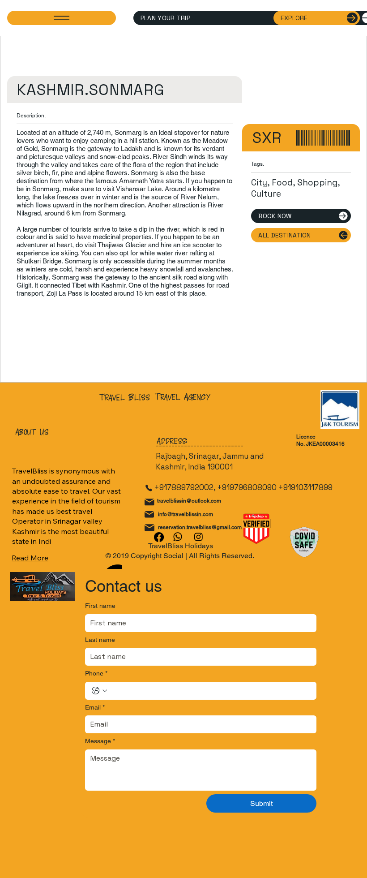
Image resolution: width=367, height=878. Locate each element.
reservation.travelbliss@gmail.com (200, 527)
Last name (100, 639)
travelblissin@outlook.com (189, 501)
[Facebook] (159, 537)
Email (95, 707)
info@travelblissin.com (185, 514)
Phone (96, 673)
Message (100, 741)
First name (100, 605)
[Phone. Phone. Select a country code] (99, 690)
